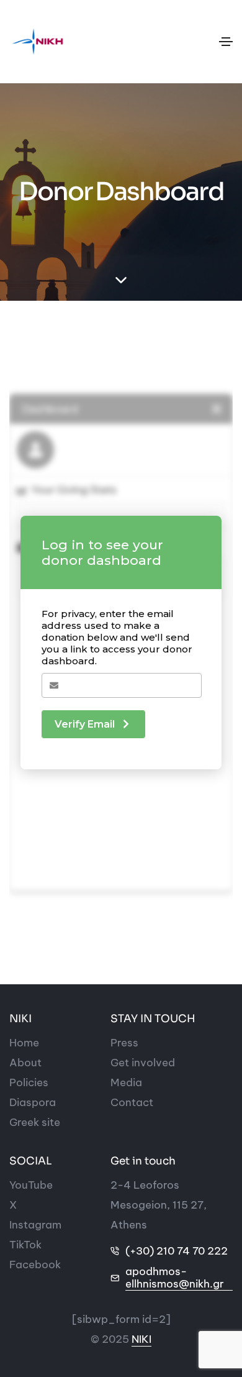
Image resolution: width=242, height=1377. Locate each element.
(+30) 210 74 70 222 (176, 1251)
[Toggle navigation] (226, 41)
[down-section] (121, 280)
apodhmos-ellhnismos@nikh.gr (174, 1278)
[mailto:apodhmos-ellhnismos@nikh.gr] (114, 1278)
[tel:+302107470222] (114, 1251)
